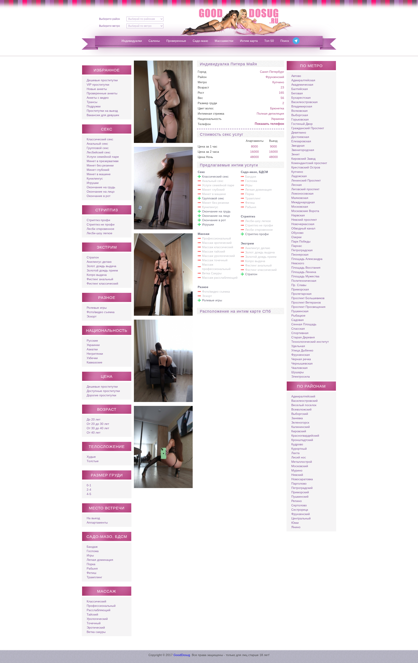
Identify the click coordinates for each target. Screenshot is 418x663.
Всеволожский (301, 409)
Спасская (298, 328)
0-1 (89, 485)
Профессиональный (101, 605)
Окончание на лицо (101, 191)
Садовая (297, 320)
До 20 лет (93, 419)
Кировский (298, 431)
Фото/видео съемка (101, 312)
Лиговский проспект (305, 189)
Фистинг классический (102, 283)
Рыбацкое (298, 315)
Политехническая (303, 280)
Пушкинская (299, 311)
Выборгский (299, 413)
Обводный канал (303, 228)
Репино (296, 501)
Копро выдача (97, 274)
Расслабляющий (98, 610)
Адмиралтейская (303, 80)
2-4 (89, 489)
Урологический (97, 619)
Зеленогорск (300, 422)
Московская (299, 206)
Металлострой (301, 461)
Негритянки (95, 353)
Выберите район (109, 18)
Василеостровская (304, 102)
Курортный (299, 448)
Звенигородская (302, 150)
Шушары (297, 372)
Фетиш (91, 573)
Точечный (94, 623)
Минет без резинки (100, 165)
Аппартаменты (97, 522)
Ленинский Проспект (306, 180)
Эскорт (91, 316)
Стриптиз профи (98, 220)
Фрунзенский (275, 77)
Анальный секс (97, 143)
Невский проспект (304, 219)
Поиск (284, 40)
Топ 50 (269, 40)
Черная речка (301, 359)
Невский (297, 474)
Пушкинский (299, 496)
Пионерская (299, 254)
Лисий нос (298, 457)
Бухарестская (301, 97)
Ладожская (299, 176)
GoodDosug (182, 655)
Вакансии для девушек (103, 115)
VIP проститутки (98, 84)
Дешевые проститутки (102, 80)
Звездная (298, 145)
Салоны (154, 40)
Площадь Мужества (305, 276)
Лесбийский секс (98, 152)
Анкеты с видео (98, 97)
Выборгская (299, 115)
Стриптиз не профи (101, 224)
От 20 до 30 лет (98, 424)
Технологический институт (310, 341)
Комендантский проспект (309, 163)
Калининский (300, 427)
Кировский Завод (303, 158)
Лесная (296, 185)
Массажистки (224, 40)
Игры (90, 555)
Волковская (299, 110)
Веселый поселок (303, 405)
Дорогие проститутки (101, 395)
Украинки (93, 345)
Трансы (92, 102)
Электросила (300, 376)
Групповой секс (98, 148)
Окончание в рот (98, 196)
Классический (96, 601)
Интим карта (249, 40)
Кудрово (297, 444)
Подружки (94, 106)
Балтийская (299, 89)
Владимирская (301, 106)
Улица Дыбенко (302, 350)
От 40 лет (93, 432)
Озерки (296, 237)
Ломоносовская (302, 193)
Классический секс (100, 139)
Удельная (298, 346)
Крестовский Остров (305, 167)
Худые (91, 456)
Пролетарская (301, 293)
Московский (299, 466)
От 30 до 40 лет (98, 428)
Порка (91, 564)
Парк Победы (300, 241)
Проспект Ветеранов (306, 302)
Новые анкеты (97, 89)
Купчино (278, 82)
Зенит (295, 154)
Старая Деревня (303, 337)
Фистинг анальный (100, 279)
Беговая (297, 93)
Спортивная (299, 333)
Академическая (302, 84)
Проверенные (176, 40)
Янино (295, 527)
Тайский (92, 614)
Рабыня (92, 568)
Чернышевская (302, 363)
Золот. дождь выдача (101, 266)
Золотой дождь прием (102, 270)
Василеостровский (304, 400)
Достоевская (300, 137)
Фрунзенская (300, 354)
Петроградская (302, 250)
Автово (296, 76)
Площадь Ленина (303, 272)
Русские (92, 340)
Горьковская (300, 119)
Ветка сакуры (96, 632)
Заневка (297, 418)
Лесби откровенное (100, 229)
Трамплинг (94, 577)
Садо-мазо (200, 40)
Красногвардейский (305, 435)
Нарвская (298, 215)
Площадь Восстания (305, 267)
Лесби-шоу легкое (99, 233)
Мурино (296, 470)
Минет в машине (99, 174)
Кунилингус (95, 178)
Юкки (295, 522)
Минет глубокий (98, 169)
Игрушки (93, 183)
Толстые (93, 461)
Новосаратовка (302, 479)
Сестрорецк (299, 509)
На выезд (93, 518)
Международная (303, 202)
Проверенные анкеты (102, 93)
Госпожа (93, 551)
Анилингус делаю (99, 261)
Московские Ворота (305, 211)
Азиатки (92, 349)
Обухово (297, 232)
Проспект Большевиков (307, 298)
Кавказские (94, 362)
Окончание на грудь (101, 187)
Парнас (296, 246)
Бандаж (92, 546)
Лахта (295, 453)
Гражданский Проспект (307, 128)
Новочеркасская (302, 224)
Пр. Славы (298, 285)
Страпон (93, 257)
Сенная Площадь (303, 324)
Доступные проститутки (103, 391)
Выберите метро (109, 25)
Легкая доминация (100, 559)
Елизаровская (301, 141)
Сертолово (299, 505)
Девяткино (298, 132)
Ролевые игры (97, 307)
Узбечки (92, 358)
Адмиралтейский (303, 396)
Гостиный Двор (302, 123)
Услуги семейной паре (103, 156)
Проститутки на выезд (102, 110)
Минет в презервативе (103, 161)
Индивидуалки (131, 40)
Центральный (301, 518)
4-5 (89, 494)
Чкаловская (299, 368)
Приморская (300, 289)
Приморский (300, 492)
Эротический (96, 627)
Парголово (299, 483)
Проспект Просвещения (308, 307)
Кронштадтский (302, 440)
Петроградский (302, 488)
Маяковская (299, 198)
